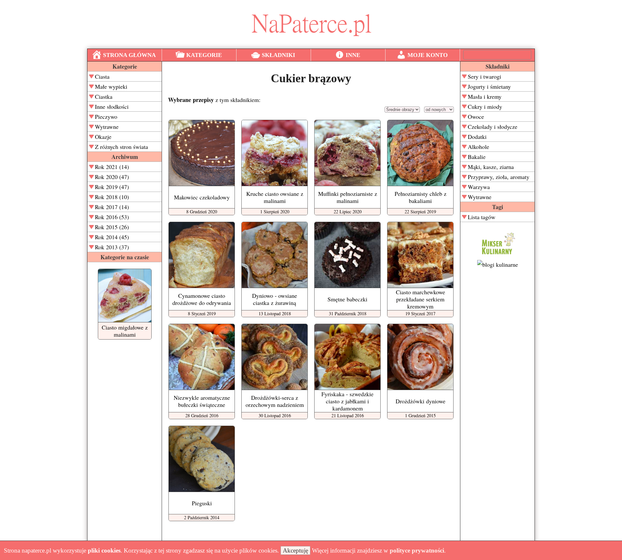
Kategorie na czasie (124, 257)
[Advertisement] (498, 372)
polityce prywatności (417, 550)
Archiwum (124, 156)
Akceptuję (295, 550)
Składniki (498, 66)
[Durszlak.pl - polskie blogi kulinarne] (497, 264)
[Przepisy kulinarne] (497, 255)
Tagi (497, 207)
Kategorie (124, 66)
